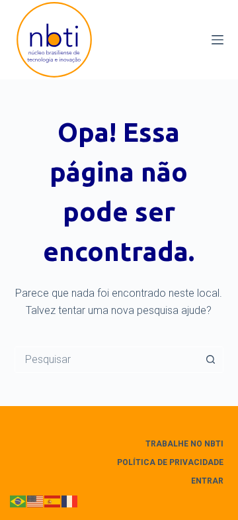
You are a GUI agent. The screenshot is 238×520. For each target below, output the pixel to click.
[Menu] (217, 40)
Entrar (207, 481)
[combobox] (106, 359)
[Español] (52, 501)
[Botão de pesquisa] (210, 359)
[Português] (18, 501)
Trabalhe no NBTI (184, 443)
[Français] (70, 501)
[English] (35, 501)
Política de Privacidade (170, 462)
